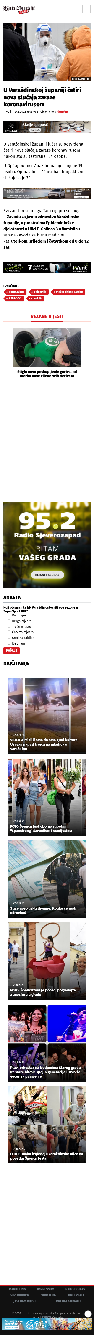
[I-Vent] (47, 267)
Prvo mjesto (20, 615)
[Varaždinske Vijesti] (19, 7)
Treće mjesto (21, 627)
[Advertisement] (47, 439)
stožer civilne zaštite (69, 292)
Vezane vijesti (47, 316)
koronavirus (16, 292)
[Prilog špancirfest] (47, 1324)
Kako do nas (75, 1289)
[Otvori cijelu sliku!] (47, 52)
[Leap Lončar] (47, 193)
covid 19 (36, 298)
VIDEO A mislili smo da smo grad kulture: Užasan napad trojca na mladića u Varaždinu (44, 744)
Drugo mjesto (21, 621)
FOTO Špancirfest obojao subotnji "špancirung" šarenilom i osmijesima (41, 828)
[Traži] (56, 8)
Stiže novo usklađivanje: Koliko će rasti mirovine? (43, 910)
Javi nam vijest (24, 1301)
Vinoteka (48, 1295)
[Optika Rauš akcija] (47, 127)
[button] (6, 353)
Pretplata (76, 1295)
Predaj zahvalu (68, 1301)
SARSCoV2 (15, 298)
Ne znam (18, 643)
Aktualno (62, 111)
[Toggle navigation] (86, 9)
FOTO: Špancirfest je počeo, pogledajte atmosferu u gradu (43, 992)
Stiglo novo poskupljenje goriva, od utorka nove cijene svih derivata (47, 374)
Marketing (17, 1289)
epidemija (40, 292)
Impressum (45, 1289)
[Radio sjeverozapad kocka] (47, 545)
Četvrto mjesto (22, 632)
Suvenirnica (19, 1295)
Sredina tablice (22, 638)
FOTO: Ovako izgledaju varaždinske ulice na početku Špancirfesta (46, 1156)
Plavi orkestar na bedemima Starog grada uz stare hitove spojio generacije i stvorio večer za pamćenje (45, 1071)
